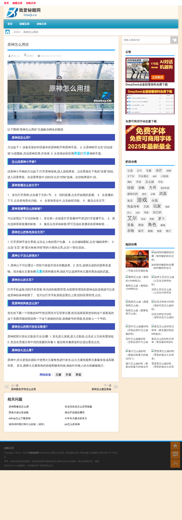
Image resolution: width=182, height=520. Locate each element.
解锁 (163, 225)
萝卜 (161, 218)
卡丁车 (130, 176)
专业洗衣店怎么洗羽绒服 (78, 406)
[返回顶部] (174, 463)
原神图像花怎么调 (19, 406)
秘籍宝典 (17, 3)
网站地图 (84, 452)
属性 (129, 181)
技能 (130, 187)
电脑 (167, 206)
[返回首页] (174, 445)
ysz (18, 56)
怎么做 (149, 182)
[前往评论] (174, 454)
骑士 (168, 231)
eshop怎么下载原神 (20, 418)
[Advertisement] (91, 495)
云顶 (130, 170)
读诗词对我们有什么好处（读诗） (27, 424)
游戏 (142, 199)
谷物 (130, 230)
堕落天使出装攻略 (19, 412)
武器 (163, 193)
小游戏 (164, 176)
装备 (130, 224)
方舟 (152, 187)
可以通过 (143, 176)
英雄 (143, 218)
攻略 (141, 187)
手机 (160, 181)
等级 (146, 212)
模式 (144, 194)
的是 (138, 212)
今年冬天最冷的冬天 (76, 418)
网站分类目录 (58, 452)
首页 (6, 3)
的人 (129, 212)
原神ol (17, 32)
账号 (141, 231)
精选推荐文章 (72, 452)
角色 (152, 224)
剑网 (168, 170)
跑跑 (150, 231)
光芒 (159, 170)
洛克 (130, 200)
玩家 (157, 206)
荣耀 (152, 218)
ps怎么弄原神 (72, 424)
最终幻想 (132, 194)
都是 (159, 231)
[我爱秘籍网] (22, 7)
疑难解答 (94, 452)
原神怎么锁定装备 (101, 389)
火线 (154, 200)
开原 (86, 153)
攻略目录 (31, 3)
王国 (146, 206)
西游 (141, 225)
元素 (39, 271)
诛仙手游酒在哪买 (75, 412)
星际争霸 (165, 187)
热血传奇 (133, 206)
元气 (139, 170)
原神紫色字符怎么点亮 (23, 389)
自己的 (157, 212)
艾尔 (132, 217)
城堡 (155, 176)
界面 (77, 153)
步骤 (153, 194)
